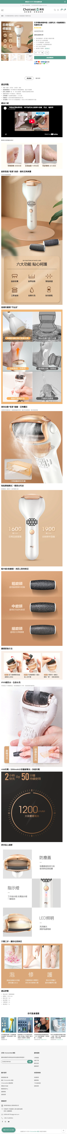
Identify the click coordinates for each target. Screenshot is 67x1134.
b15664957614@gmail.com (40, 5)
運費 (35, 35)
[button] (38, 28)
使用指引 (47, 48)
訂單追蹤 (36, 1057)
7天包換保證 (37, 1083)
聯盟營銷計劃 (4, 1077)
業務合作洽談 (4, 1086)
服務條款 (3, 1091)
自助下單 (36, 1060)
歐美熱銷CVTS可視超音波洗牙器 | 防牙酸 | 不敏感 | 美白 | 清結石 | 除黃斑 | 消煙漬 (25, 1036)
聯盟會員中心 (4, 1089)
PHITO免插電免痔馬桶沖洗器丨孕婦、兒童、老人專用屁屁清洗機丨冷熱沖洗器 (58, 1036)
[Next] (30, 37)
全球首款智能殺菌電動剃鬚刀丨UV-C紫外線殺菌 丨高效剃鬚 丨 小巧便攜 (41, 1036)
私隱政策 (36, 1077)
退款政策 (3, 1094)
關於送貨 (38, 78)
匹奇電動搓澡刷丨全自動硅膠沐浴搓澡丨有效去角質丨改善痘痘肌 (8, 1036)
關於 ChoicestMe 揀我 (7, 1080)
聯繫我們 (36, 1066)
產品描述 (29, 78)
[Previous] (4, 37)
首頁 (2, 16)
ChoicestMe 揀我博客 (7, 1083)
